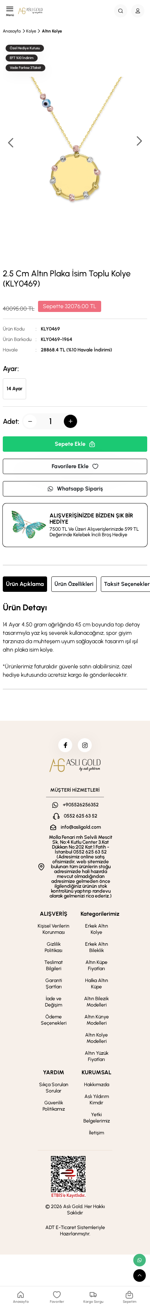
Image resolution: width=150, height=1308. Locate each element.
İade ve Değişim (53, 1002)
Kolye (31, 31)
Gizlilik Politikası (53, 947)
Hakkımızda (96, 1085)
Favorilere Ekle (70, 466)
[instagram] (85, 745)
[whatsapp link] (139, 1260)
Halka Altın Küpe (96, 984)
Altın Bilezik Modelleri (96, 1002)
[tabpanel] (75, 641)
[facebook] (65, 745)
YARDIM (53, 1072)
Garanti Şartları (53, 984)
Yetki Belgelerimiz (96, 1118)
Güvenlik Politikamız (54, 1106)
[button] (138, 141)
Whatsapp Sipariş (80, 488)
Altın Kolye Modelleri (96, 1038)
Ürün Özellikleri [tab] (73, 584)
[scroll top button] (139, 1275)
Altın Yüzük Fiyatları (96, 1056)
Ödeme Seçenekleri (54, 1020)
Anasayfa (12, 31)
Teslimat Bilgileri (53, 965)
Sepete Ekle (70, 444)
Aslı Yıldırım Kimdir (96, 1099)
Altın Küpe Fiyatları (96, 965)
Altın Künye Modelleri (96, 1020)
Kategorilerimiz (100, 913)
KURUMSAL (96, 1072)
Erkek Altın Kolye (96, 929)
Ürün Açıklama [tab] (25, 584)
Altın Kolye (52, 31)
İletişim (96, 1133)
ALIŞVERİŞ (53, 913)
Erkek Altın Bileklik (96, 947)
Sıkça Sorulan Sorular (53, 1088)
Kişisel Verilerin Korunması (53, 929)
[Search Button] (120, 10)
